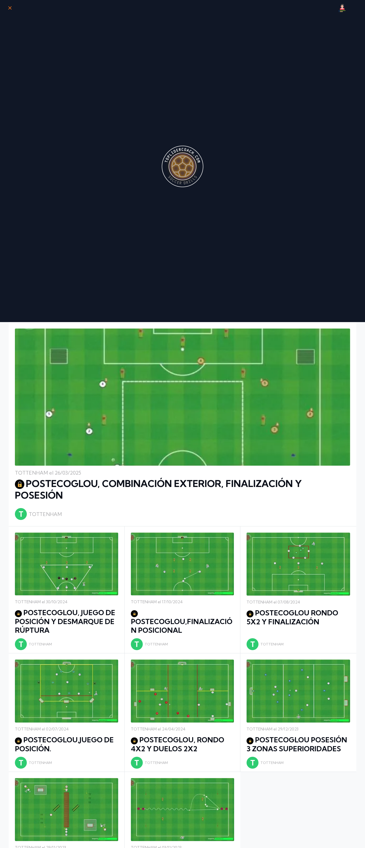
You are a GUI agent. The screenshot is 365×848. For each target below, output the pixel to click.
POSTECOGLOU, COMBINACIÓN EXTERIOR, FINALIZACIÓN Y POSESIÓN (158, 489)
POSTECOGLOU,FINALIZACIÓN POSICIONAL (181, 626)
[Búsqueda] (355, 8)
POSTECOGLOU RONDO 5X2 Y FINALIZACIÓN (292, 617)
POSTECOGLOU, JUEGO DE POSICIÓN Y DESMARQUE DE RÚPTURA (65, 621)
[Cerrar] (10, 8)
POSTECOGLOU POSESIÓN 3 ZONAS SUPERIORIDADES (297, 744)
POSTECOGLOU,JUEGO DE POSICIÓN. (64, 744)
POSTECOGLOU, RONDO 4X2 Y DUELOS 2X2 (177, 744)
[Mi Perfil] (342, 8)
